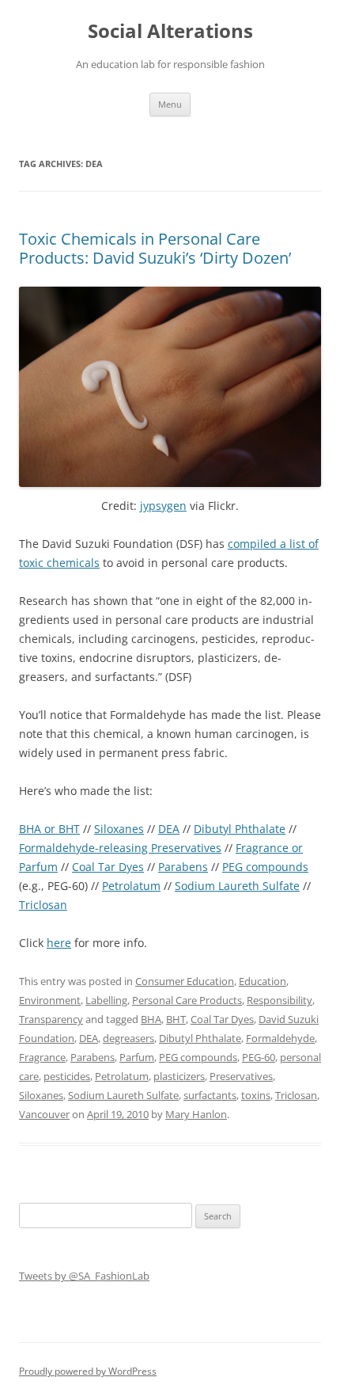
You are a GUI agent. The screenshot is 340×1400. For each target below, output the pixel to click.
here (59, 942)
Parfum (136, 1057)
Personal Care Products (187, 1000)
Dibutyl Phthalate (239, 828)
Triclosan (43, 904)
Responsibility (279, 1000)
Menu (170, 104)
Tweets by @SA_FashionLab (84, 1276)
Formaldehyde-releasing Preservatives (120, 847)
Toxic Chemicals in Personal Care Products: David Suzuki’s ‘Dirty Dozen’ (155, 248)
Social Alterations (170, 31)
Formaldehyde (280, 1038)
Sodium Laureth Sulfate (237, 885)
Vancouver (44, 1114)
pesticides (66, 1076)
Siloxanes (119, 828)
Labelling (106, 1000)
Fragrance (42, 1057)
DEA (168, 828)
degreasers (128, 1038)
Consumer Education (184, 981)
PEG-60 (258, 1057)
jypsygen (163, 505)
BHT (176, 1019)
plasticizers (179, 1076)
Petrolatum (131, 885)
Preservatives (241, 1076)
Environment (50, 1000)
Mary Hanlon (196, 1114)
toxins (255, 1095)
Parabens (183, 866)
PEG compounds (265, 866)
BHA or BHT (49, 828)
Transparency (51, 1019)
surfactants (209, 1095)
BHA (151, 1019)
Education (262, 981)
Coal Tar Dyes (108, 866)
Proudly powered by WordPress (88, 1371)
